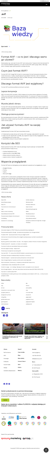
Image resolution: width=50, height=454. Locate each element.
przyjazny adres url (5, 292)
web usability (29, 287)
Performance (7, 352)
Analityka (6, 361)
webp (2, 283)
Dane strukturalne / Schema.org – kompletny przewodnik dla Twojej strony (18, 262)
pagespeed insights (30, 301)
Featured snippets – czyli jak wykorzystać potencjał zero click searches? (17, 257)
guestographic (4, 301)
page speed (28, 297)
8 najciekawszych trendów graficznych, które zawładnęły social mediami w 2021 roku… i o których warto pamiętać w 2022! (24, 274)
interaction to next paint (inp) (8, 290)
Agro (19, 364)
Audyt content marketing (7, 211)
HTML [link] (19, 135)
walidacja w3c (29, 304)
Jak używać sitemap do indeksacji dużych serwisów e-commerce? (16, 255)
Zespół (19, 349)
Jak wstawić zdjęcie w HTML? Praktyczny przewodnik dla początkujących (17, 230)
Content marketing (30, 216)
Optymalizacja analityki (31, 218)
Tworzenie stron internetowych (8, 206)
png (2, 285)
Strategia (6, 358)
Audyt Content (29, 206)
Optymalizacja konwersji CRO (7, 213)
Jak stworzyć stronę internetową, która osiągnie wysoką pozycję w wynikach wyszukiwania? (22, 237)
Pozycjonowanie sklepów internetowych (10, 216)
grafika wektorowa (5, 299)
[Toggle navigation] (47, 4)
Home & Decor (22, 361)
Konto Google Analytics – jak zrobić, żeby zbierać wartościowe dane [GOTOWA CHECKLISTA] (22, 269)
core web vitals (29, 292)
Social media (7, 364)
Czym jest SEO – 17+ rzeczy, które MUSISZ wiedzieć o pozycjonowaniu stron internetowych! (22, 253)
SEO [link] (43, 146)
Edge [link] (10, 173)
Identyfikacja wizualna (6, 202)
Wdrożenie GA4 (29, 202)
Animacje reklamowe (30, 204)
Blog (19, 355)
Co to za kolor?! (4, 239)
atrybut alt (28, 294)
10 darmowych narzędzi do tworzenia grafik (11, 250)
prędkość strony (29, 299)
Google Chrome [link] (7, 168)
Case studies (21, 352)
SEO (5, 355)
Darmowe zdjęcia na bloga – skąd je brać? (10, 248)
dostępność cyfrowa (6, 294)
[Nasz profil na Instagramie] (9, 384)
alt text (2, 287)
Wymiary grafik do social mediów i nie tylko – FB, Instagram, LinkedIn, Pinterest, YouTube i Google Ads (24, 241)
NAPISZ (5, 400)
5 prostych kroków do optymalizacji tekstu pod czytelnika (14, 246)
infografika (3, 297)
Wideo (27, 211)
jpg (26, 283)
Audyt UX (3, 204)
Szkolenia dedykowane (9, 370)
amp (27, 290)
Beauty (20, 370)
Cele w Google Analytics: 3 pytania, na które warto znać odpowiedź (16, 260)
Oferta (5, 349)
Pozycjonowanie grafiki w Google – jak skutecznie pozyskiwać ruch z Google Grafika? (20, 232)
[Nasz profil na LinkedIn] (7, 384)
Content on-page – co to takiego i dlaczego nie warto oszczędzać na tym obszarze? (20, 267)
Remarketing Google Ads (31, 209)
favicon (27, 285)
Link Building (4, 218)
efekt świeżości (4, 304)
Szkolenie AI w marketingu (7, 220)
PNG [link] (26, 77)
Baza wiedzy (21, 358)
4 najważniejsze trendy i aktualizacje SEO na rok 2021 (13, 264)
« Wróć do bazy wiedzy (6, 51)
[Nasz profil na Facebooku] (4, 384)
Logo (2, 209)
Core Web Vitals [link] (16, 153)
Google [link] (3, 99)
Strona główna (4, 10)
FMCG (19, 367)
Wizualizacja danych (30, 213)
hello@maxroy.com (45, 1)
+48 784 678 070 (36, 355)
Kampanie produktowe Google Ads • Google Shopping (35, 221)
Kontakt (34, 349)
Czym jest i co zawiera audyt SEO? (9, 271)
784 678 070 (5, 1)
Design (5, 367)
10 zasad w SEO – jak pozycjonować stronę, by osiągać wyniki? (15, 234)
